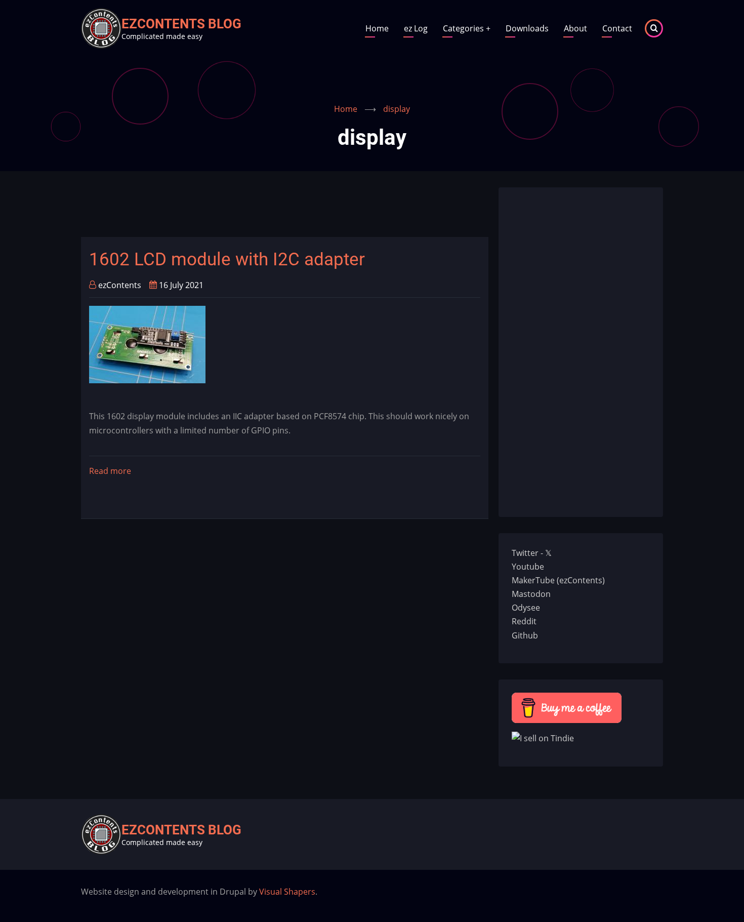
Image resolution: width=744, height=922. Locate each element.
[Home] (101, 27)
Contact (617, 28)
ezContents (119, 285)
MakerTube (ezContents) (558, 580)
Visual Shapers (287, 891)
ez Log (416, 28)
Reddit (524, 621)
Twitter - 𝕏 (532, 552)
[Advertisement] (265, 210)
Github (525, 635)
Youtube (528, 566)
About (575, 28)
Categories (466, 28)
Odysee (526, 607)
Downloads (527, 28)
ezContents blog (181, 23)
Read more (110, 471)
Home (377, 28)
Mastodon (531, 593)
